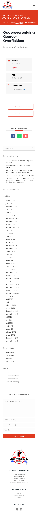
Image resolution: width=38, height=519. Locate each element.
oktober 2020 (11, 290)
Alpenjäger (10, 352)
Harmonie (10, 355)
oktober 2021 (11, 275)
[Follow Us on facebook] (17, 509)
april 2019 (9, 326)
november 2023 (12, 221)
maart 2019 (10, 329)
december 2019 (12, 311)
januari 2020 (10, 308)
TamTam (19, 493)
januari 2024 (10, 216)
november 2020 (12, 287)
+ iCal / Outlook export (21, 114)
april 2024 (10, 213)
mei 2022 (9, 260)
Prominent (10, 361)
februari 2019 (11, 332)
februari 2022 (11, 266)
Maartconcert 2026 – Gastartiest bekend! (18, 166)
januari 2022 (10, 269)
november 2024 (12, 207)
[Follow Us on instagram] (21, 509)
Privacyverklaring (19, 495)
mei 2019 (9, 323)
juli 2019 (9, 317)
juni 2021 (9, 281)
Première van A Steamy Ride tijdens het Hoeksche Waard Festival (20, 171)
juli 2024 (9, 210)
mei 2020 (9, 299)
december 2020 (12, 284)
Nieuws (9, 358)
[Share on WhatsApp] (19, 136)
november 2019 (12, 314)
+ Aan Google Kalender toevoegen (21, 107)
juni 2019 (9, 320)
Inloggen (10, 373)
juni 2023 (9, 233)
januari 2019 (10, 335)
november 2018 (12, 341)
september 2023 (12, 227)
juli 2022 (9, 254)
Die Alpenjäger (18, 89)
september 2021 (12, 278)
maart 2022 (10, 263)
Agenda (19, 497)
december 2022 (12, 245)
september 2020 (12, 293)
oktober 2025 (11, 201)
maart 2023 (10, 239)
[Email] (25, 136)
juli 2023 (9, 230)
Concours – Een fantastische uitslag (20, 175)
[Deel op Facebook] (13, 136)
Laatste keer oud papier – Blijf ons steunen (19, 162)
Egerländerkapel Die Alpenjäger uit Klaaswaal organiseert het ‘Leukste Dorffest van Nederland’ (20, 180)
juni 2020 (9, 296)
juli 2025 (9, 204)
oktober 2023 (11, 224)
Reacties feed (12, 379)
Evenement (11, 22)
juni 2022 (9, 257)
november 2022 (12, 248)
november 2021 (12, 272)
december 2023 (12, 219)
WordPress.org (13, 382)
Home (3, 22)
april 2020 (10, 302)
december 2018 (12, 338)
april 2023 (9, 236)
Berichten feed (13, 376)
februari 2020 (11, 305)
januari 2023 (10, 242)
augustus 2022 (11, 251)
